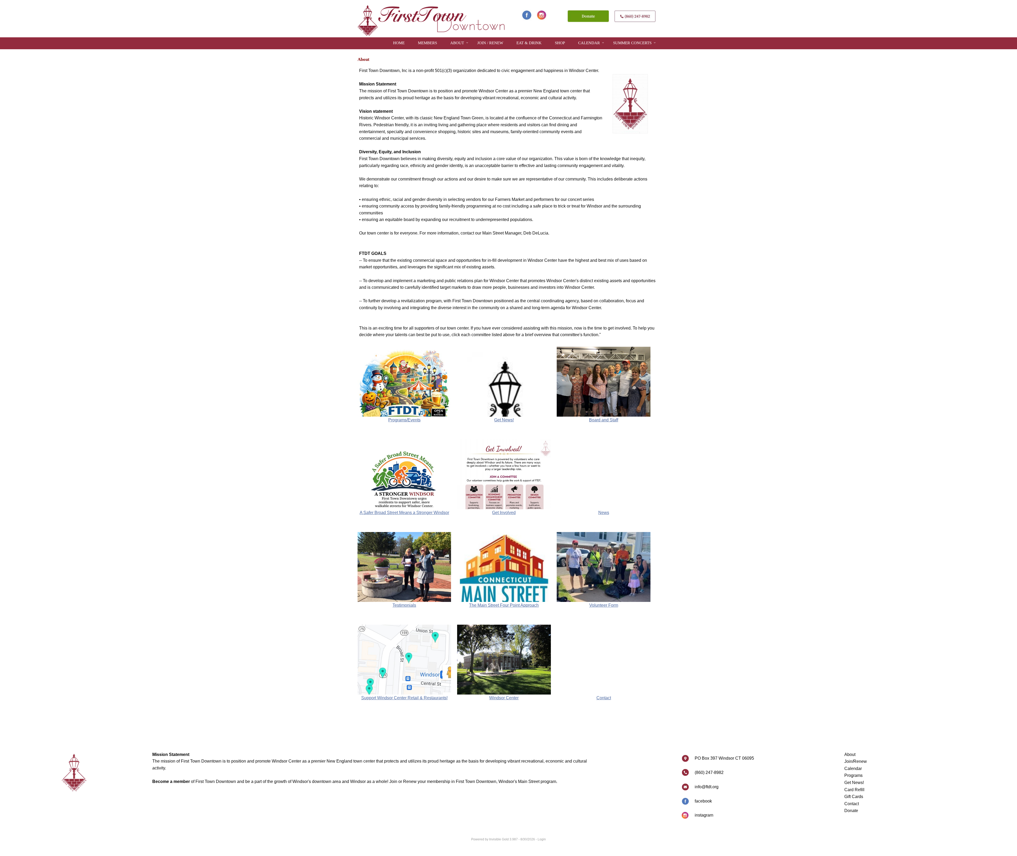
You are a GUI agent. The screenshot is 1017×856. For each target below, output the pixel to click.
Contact (851, 803)
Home (399, 43)
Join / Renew (490, 43)
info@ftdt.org (707, 787)
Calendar (589, 43)
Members (427, 43)
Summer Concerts (632, 43)
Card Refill (854, 789)
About (457, 43)
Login (542, 839)
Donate (851, 810)
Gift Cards (853, 796)
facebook (703, 801)
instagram (704, 815)
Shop (560, 43)
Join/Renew (855, 761)
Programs (853, 775)
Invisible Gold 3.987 (504, 839)
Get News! (854, 782)
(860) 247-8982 (709, 772)
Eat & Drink (529, 43)
